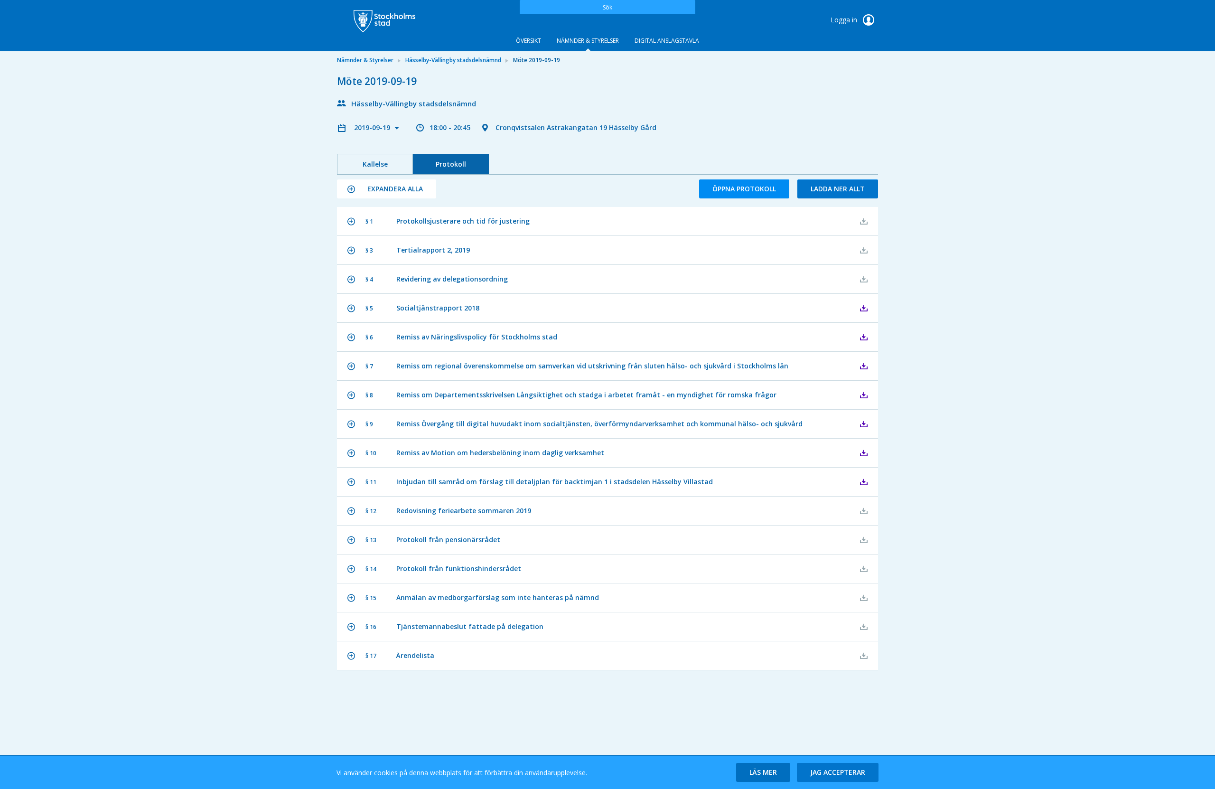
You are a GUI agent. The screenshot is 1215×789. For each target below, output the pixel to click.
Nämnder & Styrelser (588, 41)
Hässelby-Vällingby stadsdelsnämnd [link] (453, 60)
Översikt (528, 41)
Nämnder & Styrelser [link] (365, 60)
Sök (607, 7)
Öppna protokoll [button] (744, 188)
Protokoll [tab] (451, 164)
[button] (386, 188)
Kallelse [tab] (375, 164)
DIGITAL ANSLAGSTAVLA (667, 41)
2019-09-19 (373, 127)
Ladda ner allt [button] (838, 188)
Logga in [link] (845, 19)
